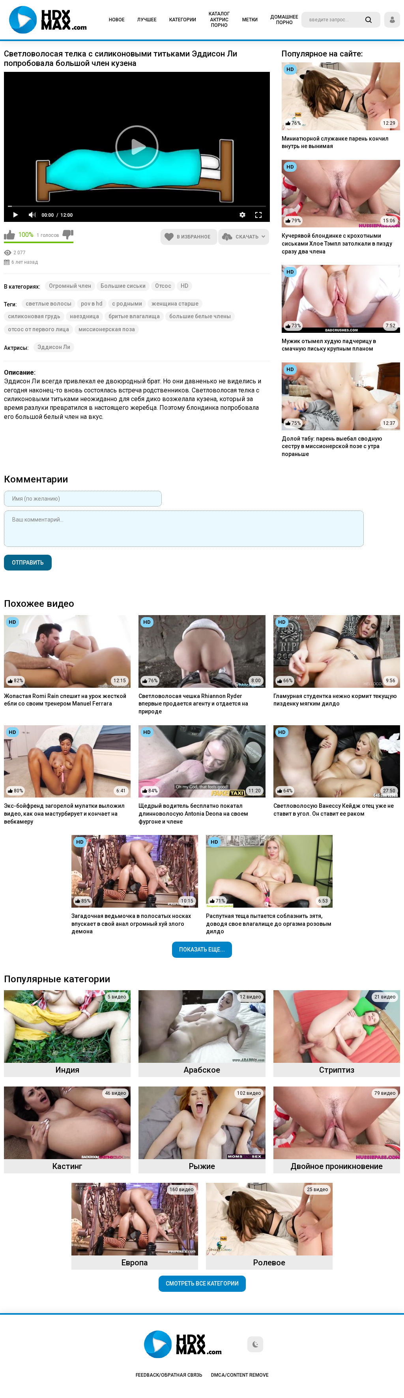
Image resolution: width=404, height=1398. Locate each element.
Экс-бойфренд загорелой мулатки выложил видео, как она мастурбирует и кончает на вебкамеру (64, 813)
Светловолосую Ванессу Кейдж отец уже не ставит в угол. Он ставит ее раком (333, 810)
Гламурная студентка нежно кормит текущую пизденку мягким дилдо (335, 700)
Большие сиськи (123, 286)
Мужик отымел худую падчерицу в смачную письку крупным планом (329, 345)
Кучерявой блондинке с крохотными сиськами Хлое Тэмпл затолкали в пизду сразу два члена (337, 243)
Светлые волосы (48, 303)
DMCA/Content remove (240, 1375)
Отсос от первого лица (38, 329)
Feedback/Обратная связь (169, 1375)
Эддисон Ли (53, 347)
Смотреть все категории (202, 1283)
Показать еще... (202, 949)
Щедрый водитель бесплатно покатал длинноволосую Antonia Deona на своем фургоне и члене (193, 813)
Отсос (163, 286)
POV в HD (92, 303)
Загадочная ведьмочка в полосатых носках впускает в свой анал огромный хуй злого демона (131, 924)
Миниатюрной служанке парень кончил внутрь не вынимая (335, 142)
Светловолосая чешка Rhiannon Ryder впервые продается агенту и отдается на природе (193, 704)
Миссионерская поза (107, 329)
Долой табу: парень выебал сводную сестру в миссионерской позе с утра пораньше (332, 446)
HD (184, 286)
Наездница (84, 316)
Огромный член (70, 286)
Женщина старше (175, 303)
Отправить (28, 562)
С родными (127, 303)
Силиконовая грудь (34, 316)
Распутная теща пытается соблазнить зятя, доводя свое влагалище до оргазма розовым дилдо (268, 924)
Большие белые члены (200, 316)
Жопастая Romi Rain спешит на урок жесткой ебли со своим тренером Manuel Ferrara (65, 700)
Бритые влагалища (134, 316)
